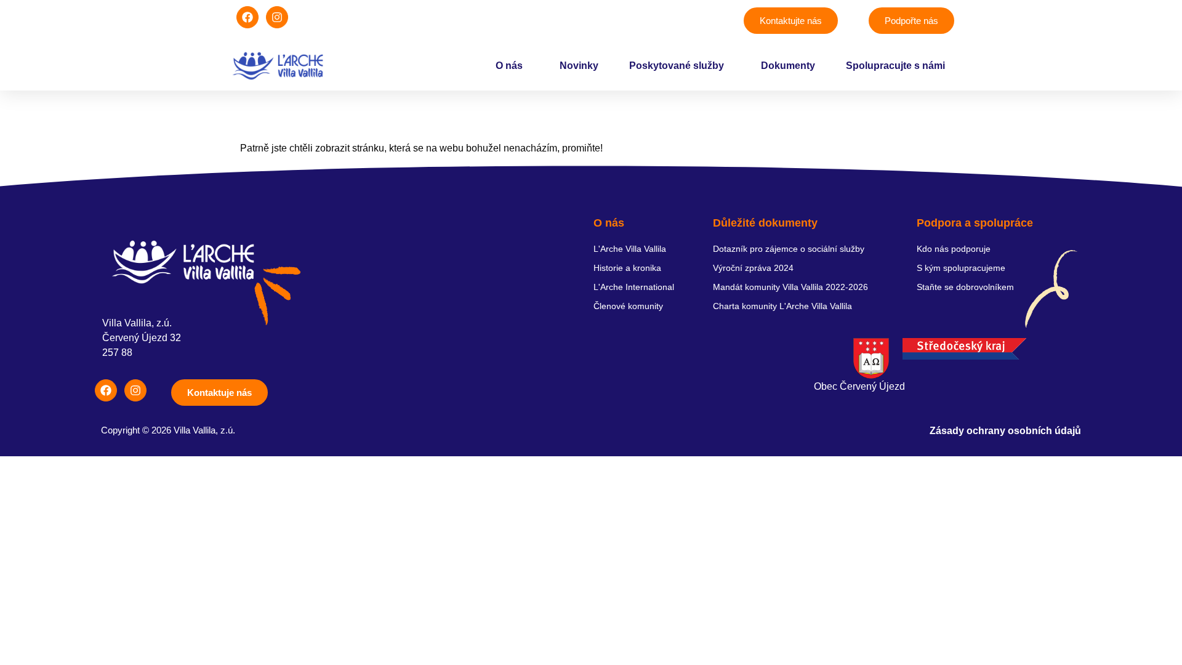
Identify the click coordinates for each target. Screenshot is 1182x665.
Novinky (579, 65)
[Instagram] (277, 17)
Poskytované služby (676, 65)
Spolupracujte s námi (895, 65)
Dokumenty (788, 65)
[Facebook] (247, 17)
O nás (509, 65)
